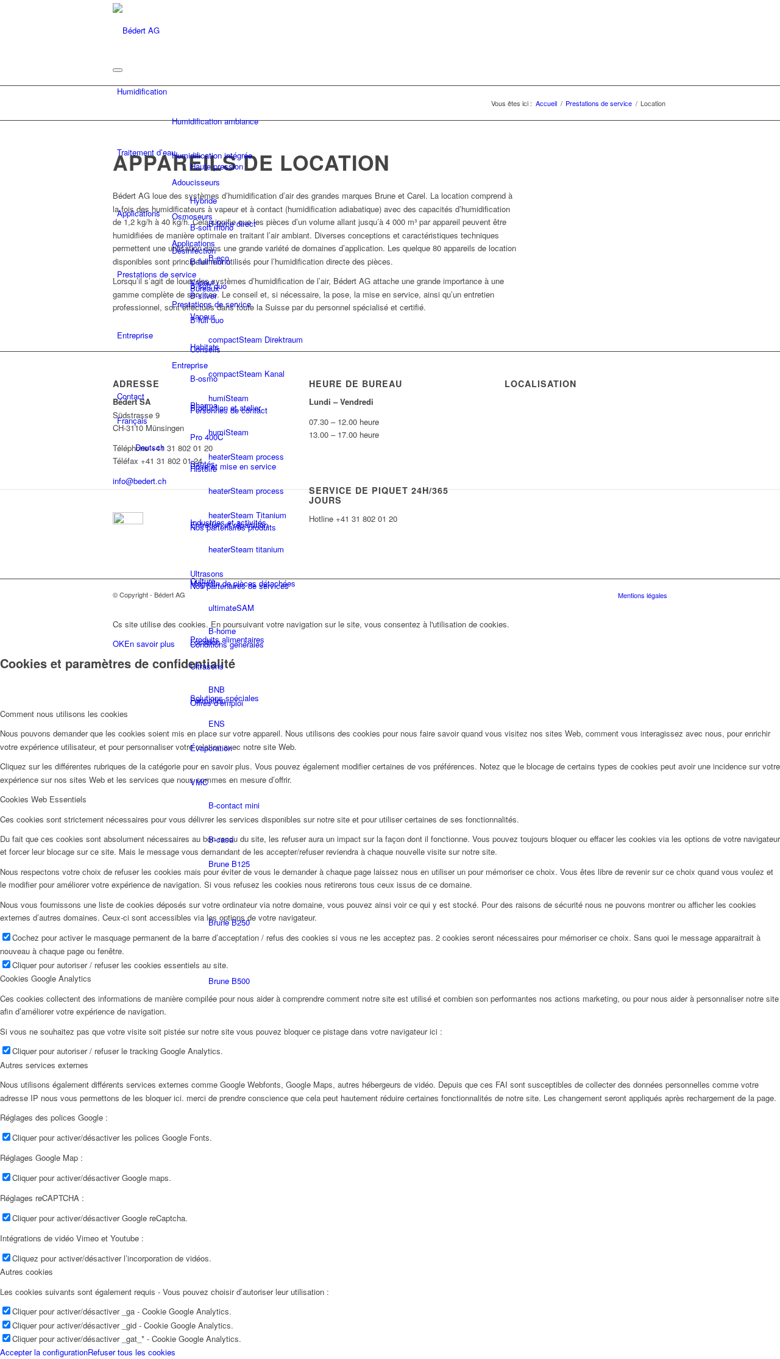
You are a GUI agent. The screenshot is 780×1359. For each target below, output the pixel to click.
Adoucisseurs (196, 182)
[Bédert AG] (136, 29)
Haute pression (216, 166)
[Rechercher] (663, 475)
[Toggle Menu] (117, 70)
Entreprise (135, 335)
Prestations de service (156, 274)
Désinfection (194, 250)
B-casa (220, 839)
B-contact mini (234, 805)
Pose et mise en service (233, 466)
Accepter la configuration (44, 1352)
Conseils (205, 349)
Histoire (203, 468)
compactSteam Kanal (246, 373)
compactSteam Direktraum (255, 339)
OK (118, 643)
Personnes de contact (229, 410)
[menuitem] (663, 476)
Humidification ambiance (215, 121)
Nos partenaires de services (239, 585)
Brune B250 (229, 922)
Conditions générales (227, 644)
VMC (199, 782)
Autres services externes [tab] (44, 1065)
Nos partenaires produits (233, 527)
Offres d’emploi (216, 702)
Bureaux (204, 288)
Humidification (142, 91)
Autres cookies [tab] (26, 1271)
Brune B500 (229, 980)
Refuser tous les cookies (132, 1352)
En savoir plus (149, 643)
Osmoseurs (192, 216)
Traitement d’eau (146, 152)
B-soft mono (211, 227)
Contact (130, 396)
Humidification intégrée (212, 155)
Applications (138, 213)
